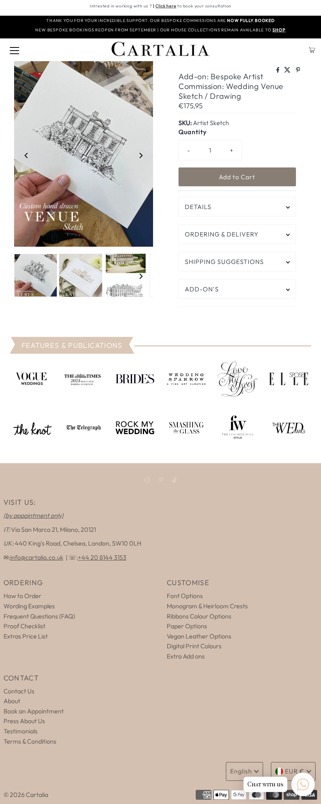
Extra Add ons (186, 656)
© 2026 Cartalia (26, 795)
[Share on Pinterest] (298, 70)
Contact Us (19, 691)
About (12, 701)
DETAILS (198, 207)
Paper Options (187, 626)
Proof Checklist (24, 626)
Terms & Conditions (30, 741)
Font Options (185, 596)
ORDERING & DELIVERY (222, 234)
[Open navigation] (14, 49)
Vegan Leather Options (199, 636)
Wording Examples (29, 606)
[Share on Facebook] (278, 70)
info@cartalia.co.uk (36, 557)
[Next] (140, 155)
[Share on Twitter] (288, 70)
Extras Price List (26, 636)
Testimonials (21, 731)
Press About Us (24, 721)
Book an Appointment (34, 711)
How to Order (22, 596)
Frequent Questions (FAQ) (39, 616)
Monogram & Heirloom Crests (207, 606)
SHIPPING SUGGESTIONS (224, 262)
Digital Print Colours (194, 646)
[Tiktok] (174, 480)
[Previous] (26, 155)
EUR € (295, 771)
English (241, 771)
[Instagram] (147, 480)
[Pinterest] (161, 480)
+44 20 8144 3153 (102, 557)
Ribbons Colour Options (199, 616)
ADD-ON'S (202, 289)
